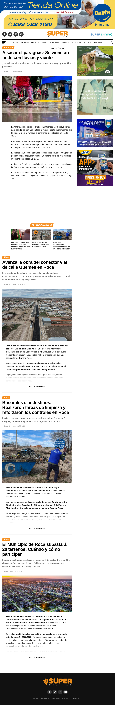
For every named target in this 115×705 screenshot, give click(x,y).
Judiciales (76, 42)
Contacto (77, 698)
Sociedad (24, 42)
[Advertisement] (41, 204)
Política (87, 42)
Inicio (15, 42)
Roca (33, 42)
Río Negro (42, 42)
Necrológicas (57, 48)
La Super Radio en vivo (50, 698)
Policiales (54, 42)
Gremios (65, 42)
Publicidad (66, 698)
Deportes (98, 42)
